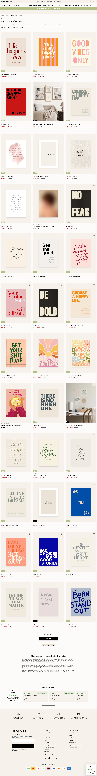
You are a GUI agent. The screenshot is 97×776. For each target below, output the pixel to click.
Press (45, 735)
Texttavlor (8, 15)
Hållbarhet (46, 742)
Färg (40, 12)
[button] (91, 769)
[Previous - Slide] (21, 696)
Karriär (46, 740)
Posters (29, 5)
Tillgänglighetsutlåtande (50, 745)
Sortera (69, 12)
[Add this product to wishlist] (29, 33)
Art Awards (46, 751)
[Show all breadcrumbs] (2, 15)
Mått (59, 12)
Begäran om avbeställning (75, 745)
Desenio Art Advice (73, 730)
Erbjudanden (58, 5)
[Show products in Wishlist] (91, 5)
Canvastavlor (37, 5)
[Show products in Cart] (94, 5)
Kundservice (72, 732)
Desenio (53, 772)
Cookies (71, 740)
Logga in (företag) (48, 754)
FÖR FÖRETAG (84, 5)
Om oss (46, 730)
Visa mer (48, 638)
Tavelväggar (67, 5)
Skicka (23, 746)
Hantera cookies (73, 747)
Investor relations (48, 732)
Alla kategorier (29, 12)
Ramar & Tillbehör (48, 5)
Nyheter (23, 5)
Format (50, 12)
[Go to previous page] (43, 645)
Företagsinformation (49, 737)
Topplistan (16, 5)
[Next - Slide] (89, 696)
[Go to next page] (53, 645)
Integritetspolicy (73, 742)
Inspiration (76, 5)
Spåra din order (72, 735)
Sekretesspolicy (15, 750)
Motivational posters (17, 15)
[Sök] (88, 5)
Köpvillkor (71, 737)
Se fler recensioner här (48, 705)
